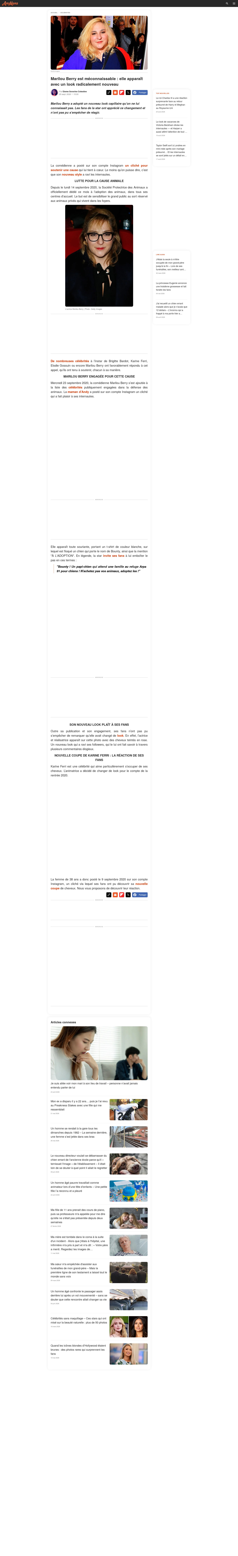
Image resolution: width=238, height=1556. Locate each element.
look (120, 735)
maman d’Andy (78, 392)
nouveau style (72, 174)
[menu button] (234, 3)
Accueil (54, 12)
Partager (142, 92)
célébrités (75, 387)
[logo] (10, 3)
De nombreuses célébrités (70, 361)
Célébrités (65, 12)
